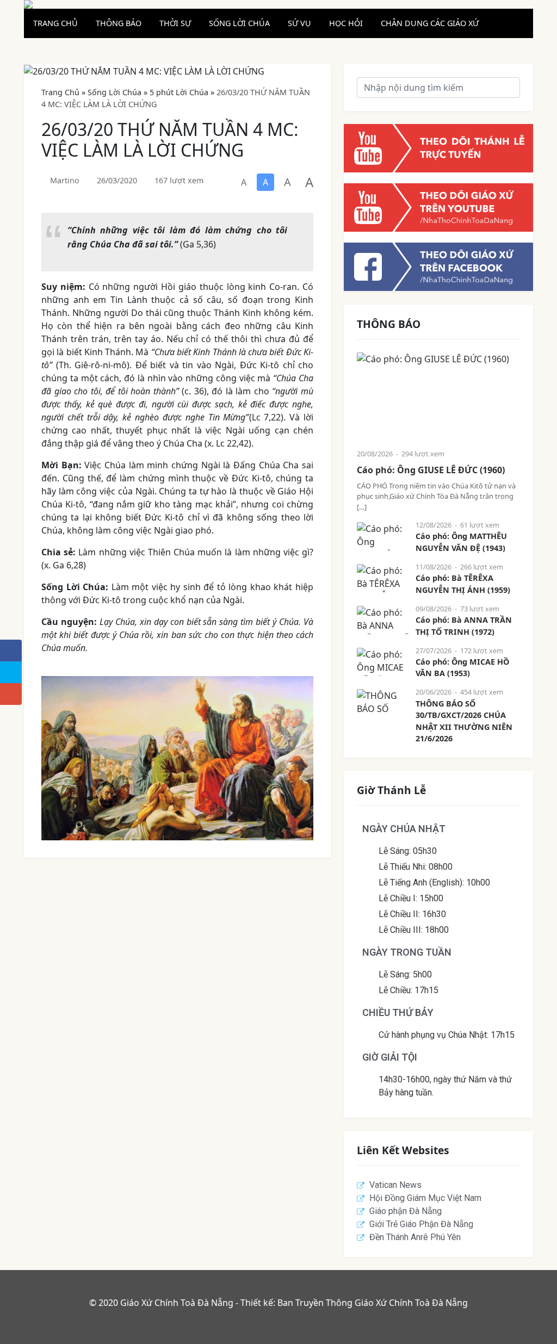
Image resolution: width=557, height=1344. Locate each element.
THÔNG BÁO (118, 23)
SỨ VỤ (299, 23)
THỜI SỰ (175, 23)
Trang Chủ (60, 92)
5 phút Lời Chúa (179, 92)
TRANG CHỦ (55, 23)
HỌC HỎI (346, 23)
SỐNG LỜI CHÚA (239, 23)
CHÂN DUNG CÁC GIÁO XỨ (430, 23)
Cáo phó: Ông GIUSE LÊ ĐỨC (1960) (431, 470)
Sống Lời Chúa (114, 92)
